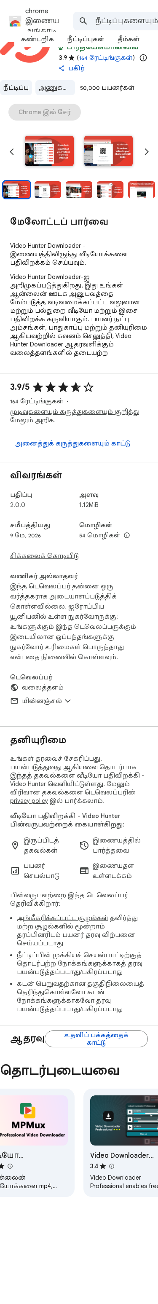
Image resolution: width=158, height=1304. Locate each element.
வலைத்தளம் (43, 687)
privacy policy (29, 801)
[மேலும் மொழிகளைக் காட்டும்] (127, 536)
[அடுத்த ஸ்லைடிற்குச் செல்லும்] (146, 151)
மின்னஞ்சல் (42, 701)
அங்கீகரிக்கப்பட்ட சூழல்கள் (62, 918)
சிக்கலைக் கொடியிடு (44, 556)
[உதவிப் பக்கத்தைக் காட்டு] (96, 1039)
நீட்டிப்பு (16, 87)
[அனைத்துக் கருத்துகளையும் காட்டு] (72, 443)
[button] (49, 151)
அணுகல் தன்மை (57, 87)
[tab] (37, 39)
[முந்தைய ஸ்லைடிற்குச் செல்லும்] (11, 151)
